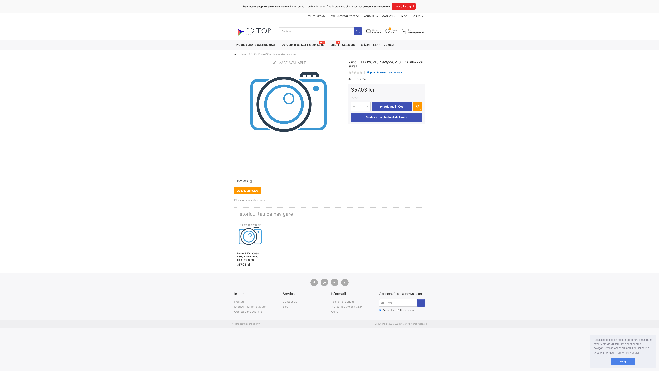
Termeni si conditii (343, 301)
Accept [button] (623, 361)
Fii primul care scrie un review (384, 72)
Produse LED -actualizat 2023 (256, 44)
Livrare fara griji (403, 6)
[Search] (358, 31)
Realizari (364, 44)
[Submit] (421, 303)
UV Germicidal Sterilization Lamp (303, 44)
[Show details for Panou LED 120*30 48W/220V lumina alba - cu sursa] (250, 236)
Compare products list (248, 311)
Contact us (371, 16)
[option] (288, 114)
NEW (322, 42)
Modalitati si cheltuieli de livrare (386, 117)
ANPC (335, 311)
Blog (404, 16)
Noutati (239, 301)
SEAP (376, 44)
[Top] (235, 54)
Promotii (333, 44)
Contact (389, 44)
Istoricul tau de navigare (250, 306)
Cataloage (348, 44)
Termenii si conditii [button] (627, 352)
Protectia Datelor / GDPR (347, 306)
